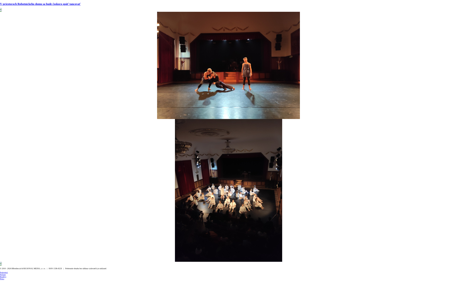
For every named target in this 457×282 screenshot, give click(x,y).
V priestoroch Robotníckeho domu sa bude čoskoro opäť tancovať (40, 3)
